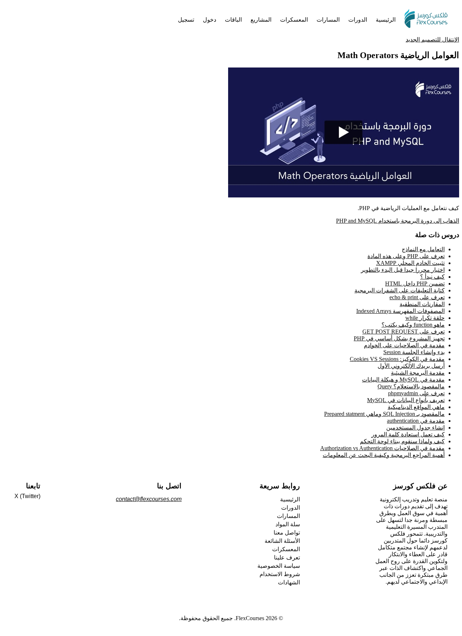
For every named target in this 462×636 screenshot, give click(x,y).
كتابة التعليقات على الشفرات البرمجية (399, 290)
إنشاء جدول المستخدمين (415, 427)
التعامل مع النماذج (423, 249)
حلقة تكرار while (425, 318)
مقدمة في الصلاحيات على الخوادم (404, 345)
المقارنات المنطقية (422, 304)
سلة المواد (287, 524)
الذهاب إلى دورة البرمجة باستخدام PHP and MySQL (397, 221)
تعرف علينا (287, 557)
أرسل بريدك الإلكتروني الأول (411, 366)
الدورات (290, 508)
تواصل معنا (287, 533)
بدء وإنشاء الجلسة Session (414, 352)
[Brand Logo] (426, 19)
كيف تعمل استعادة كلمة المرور (408, 434)
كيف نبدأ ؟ (432, 277)
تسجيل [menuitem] (186, 20)
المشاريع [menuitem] (260, 20)
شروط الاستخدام (280, 574)
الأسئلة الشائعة (282, 541)
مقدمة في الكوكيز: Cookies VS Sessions (397, 359)
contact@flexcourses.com (149, 499)
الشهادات (289, 582)
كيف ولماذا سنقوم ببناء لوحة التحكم (402, 441)
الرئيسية (290, 499)
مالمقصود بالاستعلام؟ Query (411, 386)
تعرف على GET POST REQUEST (403, 331)
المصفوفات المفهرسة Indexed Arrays (400, 311)
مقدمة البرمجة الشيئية (418, 373)
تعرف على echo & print (417, 297)
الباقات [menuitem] (233, 20)
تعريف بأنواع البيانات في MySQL (406, 400)
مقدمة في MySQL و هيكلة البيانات (403, 379)
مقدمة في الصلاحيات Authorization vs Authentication (382, 448)
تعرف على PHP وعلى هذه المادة (406, 256)
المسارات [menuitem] (328, 20)
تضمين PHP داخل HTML (415, 283)
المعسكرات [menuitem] (294, 20)
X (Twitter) (27, 496)
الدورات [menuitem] (357, 20)
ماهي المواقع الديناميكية (416, 407)
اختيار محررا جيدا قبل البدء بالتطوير (403, 270)
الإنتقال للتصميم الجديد (432, 39)
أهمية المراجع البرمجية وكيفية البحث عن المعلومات (384, 455)
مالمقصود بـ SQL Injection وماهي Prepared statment (384, 414)
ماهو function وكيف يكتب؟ (413, 325)
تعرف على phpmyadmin (416, 393)
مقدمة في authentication (416, 421)
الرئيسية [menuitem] (386, 20)
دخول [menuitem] (209, 20)
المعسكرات (286, 549)
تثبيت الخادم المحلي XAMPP (410, 263)
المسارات (288, 516)
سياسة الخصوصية (278, 566)
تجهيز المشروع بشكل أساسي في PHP (399, 338)
